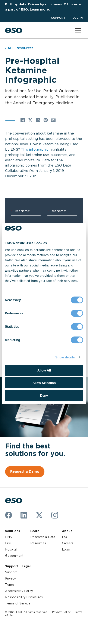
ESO (65, 537)
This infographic (34, 149)
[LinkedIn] (24, 515)
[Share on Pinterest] (46, 120)
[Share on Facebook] (23, 120)
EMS (8, 537)
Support (58, 17)
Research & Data (42, 537)
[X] (39, 515)
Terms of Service (17, 603)
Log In (78, 17)
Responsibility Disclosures (24, 597)
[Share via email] (53, 120)
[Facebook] (8, 515)
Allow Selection (44, 383)
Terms (10, 584)
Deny (44, 395)
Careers (67, 543)
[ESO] (13, 30)
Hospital (11, 549)
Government (14, 555)
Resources (38, 543)
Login (66, 549)
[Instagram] (54, 515)
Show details (65, 357)
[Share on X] (30, 120)
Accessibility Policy (19, 591)
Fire (8, 543)
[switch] (77, 313)
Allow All (44, 370)
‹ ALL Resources (19, 48)
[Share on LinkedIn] (38, 120)
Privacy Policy (61, 611)
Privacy (10, 578)
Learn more (39, 9)
